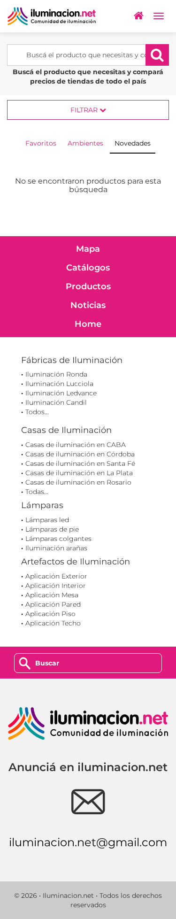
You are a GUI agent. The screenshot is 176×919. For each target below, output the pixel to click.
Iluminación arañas (56, 548)
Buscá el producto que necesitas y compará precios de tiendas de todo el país (88, 76)
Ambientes (85, 143)
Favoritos (40, 143)
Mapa (88, 249)
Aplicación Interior (55, 585)
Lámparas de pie (52, 529)
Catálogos (88, 268)
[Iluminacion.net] (51, 16)
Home (88, 324)
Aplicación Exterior (56, 576)
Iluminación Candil (56, 402)
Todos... (37, 412)
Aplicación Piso (50, 614)
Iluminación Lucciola (59, 383)
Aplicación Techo (53, 623)
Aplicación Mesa (51, 595)
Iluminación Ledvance (61, 393)
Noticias (88, 305)
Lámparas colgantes (58, 538)
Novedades (133, 143)
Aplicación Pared (53, 604)
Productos (88, 286)
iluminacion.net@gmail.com (88, 842)
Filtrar (84, 110)
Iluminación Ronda (56, 374)
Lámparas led (47, 520)
